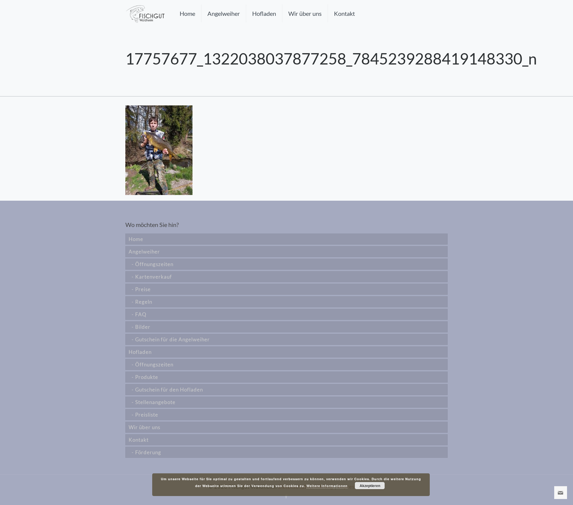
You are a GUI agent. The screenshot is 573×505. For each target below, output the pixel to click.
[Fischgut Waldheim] (145, 13)
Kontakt (139, 440)
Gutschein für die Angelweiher (172, 339)
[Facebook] (286, 496)
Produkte (146, 377)
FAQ (141, 314)
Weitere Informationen (327, 485)
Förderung (148, 452)
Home (136, 239)
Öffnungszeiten (154, 264)
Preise (143, 289)
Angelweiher (144, 251)
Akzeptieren (370, 485)
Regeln (143, 302)
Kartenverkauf (153, 277)
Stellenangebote (155, 402)
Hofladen (140, 352)
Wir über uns (144, 427)
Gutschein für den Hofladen (169, 389)
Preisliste (146, 415)
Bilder (142, 327)
